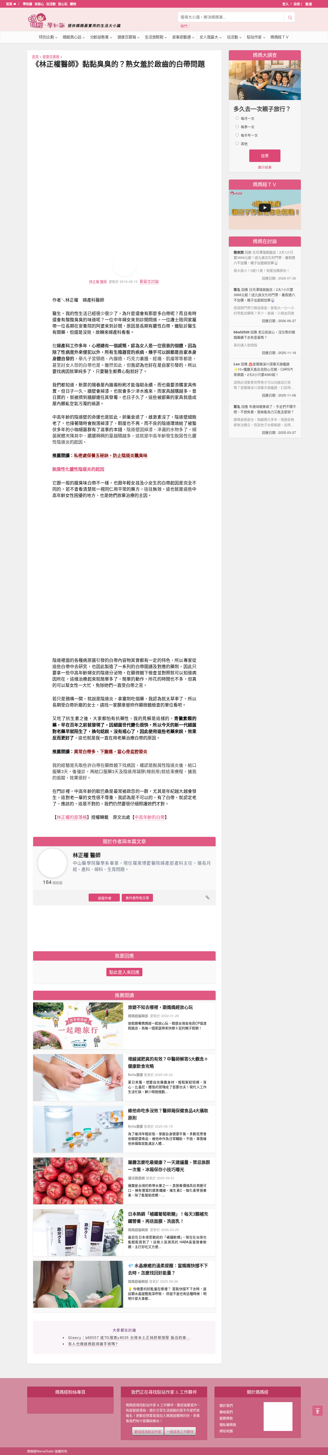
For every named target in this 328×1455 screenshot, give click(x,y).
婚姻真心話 (72, 37)
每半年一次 (249, 135)
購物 (73, 3)
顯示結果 (265, 167)
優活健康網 (136, 1178)
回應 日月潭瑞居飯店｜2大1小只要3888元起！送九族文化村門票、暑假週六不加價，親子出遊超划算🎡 (265, 305)
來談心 (39, 3)
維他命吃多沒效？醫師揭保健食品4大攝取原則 (168, 1114)
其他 (244, 143)
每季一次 (247, 126)
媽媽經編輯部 (138, 1016)
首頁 (9, 3)
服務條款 (226, 1418)
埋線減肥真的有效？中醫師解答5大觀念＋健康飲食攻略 (168, 1062)
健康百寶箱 (126, 37)
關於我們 (226, 1405)
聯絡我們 (226, 1411)
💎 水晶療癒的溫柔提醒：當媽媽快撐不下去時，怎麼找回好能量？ (168, 1269)
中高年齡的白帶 (149, 817)
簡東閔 (239, 252)
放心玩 (62, 3)
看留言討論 (149, 281)
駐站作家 (254, 37)
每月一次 (247, 118)
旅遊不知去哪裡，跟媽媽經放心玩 (160, 1007)
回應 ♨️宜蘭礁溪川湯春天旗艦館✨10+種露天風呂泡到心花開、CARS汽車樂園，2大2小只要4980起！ (265, 379)
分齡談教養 (99, 37)
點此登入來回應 (124, 972)
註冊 (297, 3)
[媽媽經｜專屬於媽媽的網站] (77, 20)
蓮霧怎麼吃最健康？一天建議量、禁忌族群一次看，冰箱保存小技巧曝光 (169, 1165)
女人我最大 (209, 37)
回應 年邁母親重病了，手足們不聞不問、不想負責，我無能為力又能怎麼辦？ (265, 419)
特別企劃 (46, 37)
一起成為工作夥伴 (180, 1431)
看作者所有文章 (137, 897)
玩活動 (51, 3)
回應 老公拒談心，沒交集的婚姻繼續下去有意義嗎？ (265, 342)
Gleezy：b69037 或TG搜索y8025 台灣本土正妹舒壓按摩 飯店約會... (129, 1337)
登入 (285, 3)
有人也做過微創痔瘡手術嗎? (93, 1343)
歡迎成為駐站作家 (147, 1431)
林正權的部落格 (72, 817)
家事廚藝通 (181, 37)
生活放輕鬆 (154, 37)
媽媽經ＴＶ (279, 37)
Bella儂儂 (135, 1074)
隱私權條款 (227, 1424)
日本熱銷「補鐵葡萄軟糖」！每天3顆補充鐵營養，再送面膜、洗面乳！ (168, 1217)
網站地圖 (226, 1430)
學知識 (27, 3)
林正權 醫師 (98, 281)
